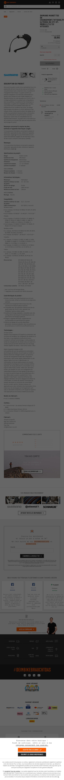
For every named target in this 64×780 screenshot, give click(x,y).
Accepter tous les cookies (31, 750)
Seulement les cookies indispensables (32, 754)
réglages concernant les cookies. (32, 745)
